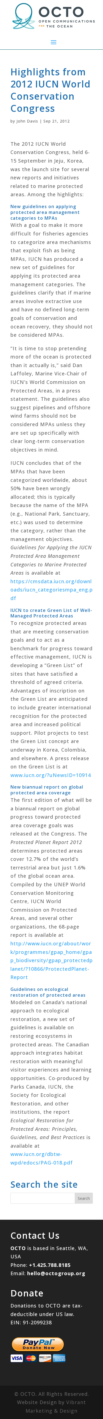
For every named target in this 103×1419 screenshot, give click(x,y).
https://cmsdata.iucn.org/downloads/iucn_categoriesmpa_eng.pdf (51, 589)
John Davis (27, 121)
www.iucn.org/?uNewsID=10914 (50, 775)
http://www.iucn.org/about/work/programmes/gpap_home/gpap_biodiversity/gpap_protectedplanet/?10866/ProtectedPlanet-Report (51, 960)
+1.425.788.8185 (50, 1265)
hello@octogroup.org (56, 1273)
